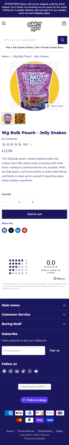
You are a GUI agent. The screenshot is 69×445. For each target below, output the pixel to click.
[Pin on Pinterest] (24, 230)
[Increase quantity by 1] (32, 202)
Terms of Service (26, 431)
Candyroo (11, 139)
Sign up (55, 350)
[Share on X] (11, 230)
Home (5, 56)
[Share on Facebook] (4, 230)
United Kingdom (33, 386)
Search (10, 431)
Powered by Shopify (34, 438)
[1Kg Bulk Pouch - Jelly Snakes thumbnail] (7, 118)
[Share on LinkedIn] (18, 230)
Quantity (6, 194)
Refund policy (45, 431)
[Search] (62, 40)
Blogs (59, 431)
